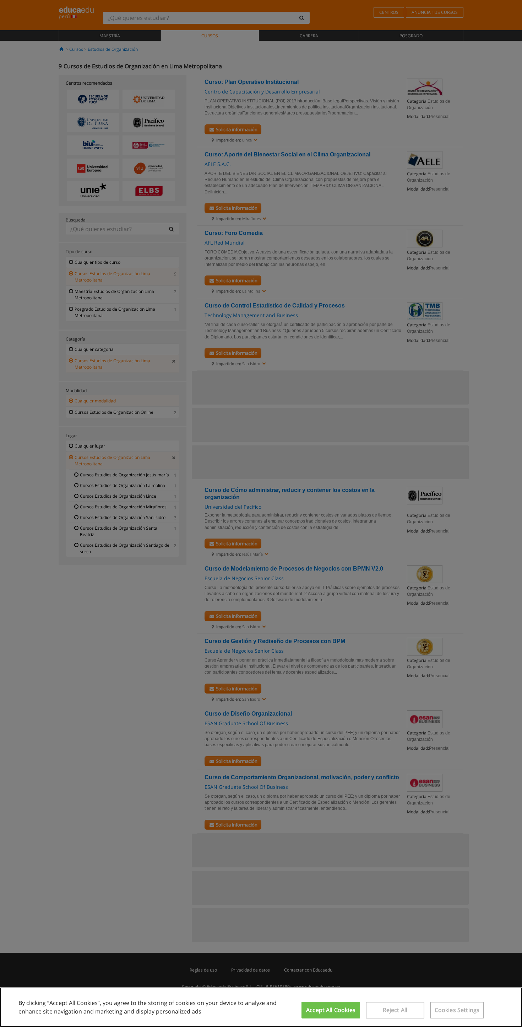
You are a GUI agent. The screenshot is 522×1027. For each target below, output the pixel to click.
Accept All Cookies (330, 1010)
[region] (261, 1007)
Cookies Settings (457, 1010)
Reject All (395, 1010)
